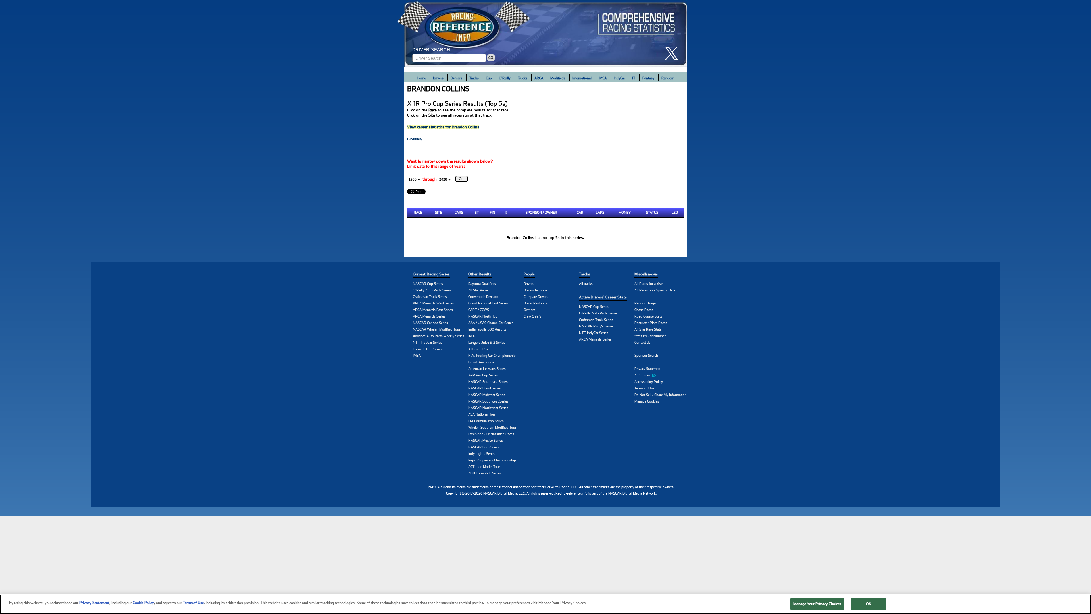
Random (667, 78)
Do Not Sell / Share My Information (660, 395)
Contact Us (642, 343)
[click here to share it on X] (673, 53)
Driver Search (431, 49)
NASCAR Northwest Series (488, 408)
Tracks (474, 78)
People (529, 274)
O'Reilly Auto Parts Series (432, 290)
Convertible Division (483, 297)
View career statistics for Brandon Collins (443, 127)
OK (868, 604)
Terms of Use (644, 388)
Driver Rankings (535, 303)
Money (625, 213)
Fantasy (648, 78)
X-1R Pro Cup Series (483, 375)
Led (675, 213)
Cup (489, 78)
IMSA (603, 78)
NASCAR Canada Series (430, 323)
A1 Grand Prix (478, 349)
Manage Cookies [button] (646, 401)
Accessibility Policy (648, 382)
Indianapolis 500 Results (487, 329)
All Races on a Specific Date (654, 290)
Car (580, 213)
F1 (633, 78)
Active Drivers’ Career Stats (603, 297)
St (477, 213)
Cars (459, 213)
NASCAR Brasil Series (484, 388)
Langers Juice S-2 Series (486, 343)
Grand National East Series (488, 303)
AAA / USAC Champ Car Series (490, 323)
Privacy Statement (647, 369)
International (582, 78)
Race (418, 213)
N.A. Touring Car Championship (492, 356)
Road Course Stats (648, 316)
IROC (472, 336)
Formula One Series (427, 349)
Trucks (522, 78)
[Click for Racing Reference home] (546, 33)
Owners (456, 78)
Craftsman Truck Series (430, 297)
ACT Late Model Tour (484, 467)
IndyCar (619, 78)
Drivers (438, 78)
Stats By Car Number (650, 336)
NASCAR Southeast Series (488, 382)
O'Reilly (505, 78)
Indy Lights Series (481, 454)
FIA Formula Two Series (486, 421)
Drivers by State (535, 290)
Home (421, 78)
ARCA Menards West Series (433, 303)
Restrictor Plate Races (650, 323)
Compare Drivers (536, 297)
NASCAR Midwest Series (486, 395)
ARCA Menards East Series (433, 310)
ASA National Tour (482, 414)
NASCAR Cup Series (428, 284)
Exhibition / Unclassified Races (491, 434)
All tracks (586, 284)
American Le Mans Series (487, 369)
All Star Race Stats (648, 329)
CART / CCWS (478, 310)
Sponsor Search (646, 356)
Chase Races (643, 310)
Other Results (480, 274)
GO (490, 58)
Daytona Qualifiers (482, 284)
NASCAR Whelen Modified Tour (436, 329)
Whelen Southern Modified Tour (492, 428)
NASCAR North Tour (483, 316)
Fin (492, 213)
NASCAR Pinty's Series (596, 326)
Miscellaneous (646, 274)
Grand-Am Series (481, 362)
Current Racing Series (431, 274)
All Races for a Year (648, 284)
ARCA (538, 78)
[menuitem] (662, 375)
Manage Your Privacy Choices (817, 604)
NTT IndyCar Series (427, 343)
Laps (600, 213)
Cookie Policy (143, 603)
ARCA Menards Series (429, 316)
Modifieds (557, 78)
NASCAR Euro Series (483, 447)
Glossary (414, 139)
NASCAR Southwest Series (488, 401)
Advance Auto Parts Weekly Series (438, 336)
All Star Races (478, 290)
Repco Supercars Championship (492, 460)
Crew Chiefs (532, 316)
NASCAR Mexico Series (485, 441)
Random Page (645, 303)
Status (652, 213)
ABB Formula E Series (484, 473)
